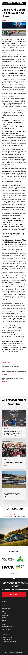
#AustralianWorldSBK (8, 516)
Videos (3, 624)
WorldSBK (4, 20)
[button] (25, 3)
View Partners (14, 573)
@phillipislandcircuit (14, 514)
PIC (11, 20)
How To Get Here (5, 613)
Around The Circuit (6, 608)
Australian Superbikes (7, 626)
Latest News (4, 622)
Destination (4, 617)
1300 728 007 (9, 639)
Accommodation (5, 615)
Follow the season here (7, 631)
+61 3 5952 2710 (8, 637)
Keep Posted (14, 594)
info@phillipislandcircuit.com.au (9, 641)
